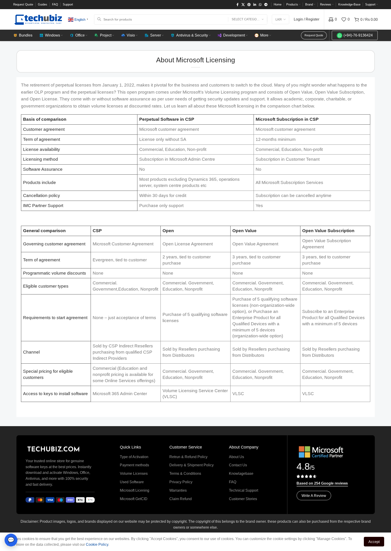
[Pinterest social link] (249, 5)
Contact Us (238, 465)
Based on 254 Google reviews (322, 483)
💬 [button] (11, 540)
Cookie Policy (97, 544)
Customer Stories (243, 499)
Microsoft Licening (134, 490)
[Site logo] (38, 19)
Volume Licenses (134, 473)
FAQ (232, 482)
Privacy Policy (180, 482)
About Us (236, 457)
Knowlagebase (241, 473)
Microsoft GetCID (133, 499)
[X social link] (243, 5)
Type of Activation (134, 457)
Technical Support (243, 490)
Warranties (178, 490)
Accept (374, 542)
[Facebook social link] (237, 5)
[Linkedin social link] (254, 5)
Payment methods (134, 465)
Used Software (132, 482)
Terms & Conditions (185, 473)
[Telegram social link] (266, 5)
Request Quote (313, 35)
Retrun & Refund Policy (188, 457)
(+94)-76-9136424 (358, 35)
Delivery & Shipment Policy (191, 465)
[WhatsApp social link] (260, 5)
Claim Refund (180, 499)
